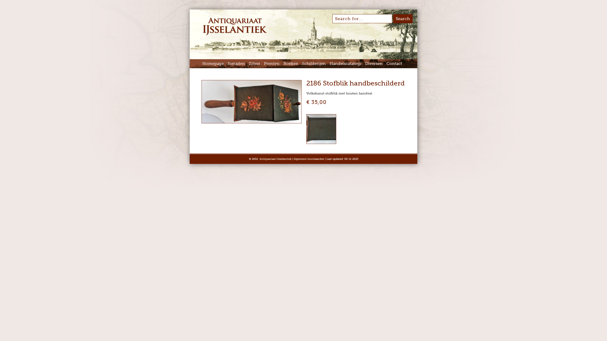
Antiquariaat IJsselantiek (275, 159)
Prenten (272, 63)
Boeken (290, 63)
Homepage (213, 63)
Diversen (374, 63)
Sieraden (236, 63)
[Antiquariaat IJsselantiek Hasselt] (235, 35)
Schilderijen (314, 63)
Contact (394, 63)
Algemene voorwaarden (309, 159)
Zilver (254, 63)
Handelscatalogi (345, 63)
